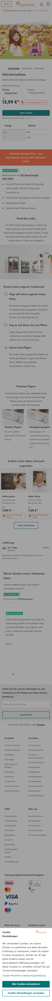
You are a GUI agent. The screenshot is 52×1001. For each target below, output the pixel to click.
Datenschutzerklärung (34, 975)
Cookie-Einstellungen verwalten (26, 993)
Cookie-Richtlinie (11, 975)
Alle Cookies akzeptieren (26, 984)
